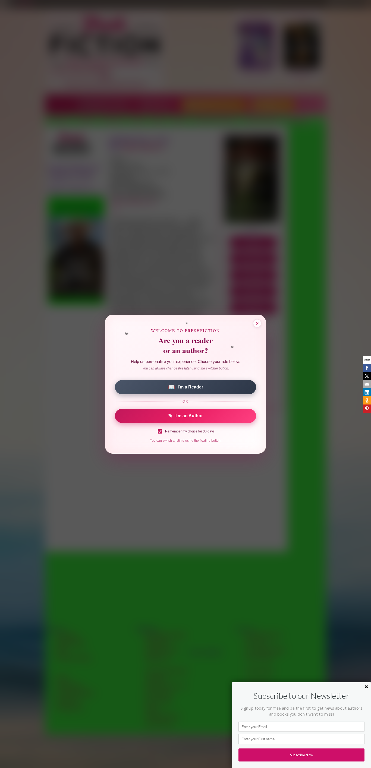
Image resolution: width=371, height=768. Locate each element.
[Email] (367, 384)
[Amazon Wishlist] (367, 400)
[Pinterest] (367, 408)
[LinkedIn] (367, 392)
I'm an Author (185, 416)
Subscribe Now (301, 755)
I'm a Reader (185, 387)
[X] (367, 376)
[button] (301, 695)
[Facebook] (367, 368)
